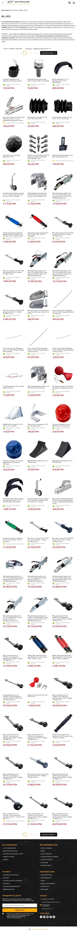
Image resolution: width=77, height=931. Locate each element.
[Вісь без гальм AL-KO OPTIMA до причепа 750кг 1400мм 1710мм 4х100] (14, 259)
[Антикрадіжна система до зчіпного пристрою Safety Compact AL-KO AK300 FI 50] (38, 182)
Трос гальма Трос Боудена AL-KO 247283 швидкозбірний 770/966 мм (63, 312)
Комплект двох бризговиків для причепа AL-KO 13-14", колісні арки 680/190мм (13, 500)
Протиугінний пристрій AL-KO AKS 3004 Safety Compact (38, 387)
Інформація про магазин (11, 875)
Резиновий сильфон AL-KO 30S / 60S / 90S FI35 (37, 118)
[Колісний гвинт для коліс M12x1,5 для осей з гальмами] (38, 68)
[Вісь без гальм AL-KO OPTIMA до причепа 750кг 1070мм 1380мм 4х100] (63, 527)
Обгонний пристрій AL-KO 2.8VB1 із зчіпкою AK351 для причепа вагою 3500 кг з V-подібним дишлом (38, 618)
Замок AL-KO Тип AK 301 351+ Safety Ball (38, 696)
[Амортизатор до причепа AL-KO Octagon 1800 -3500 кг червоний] (38, 221)
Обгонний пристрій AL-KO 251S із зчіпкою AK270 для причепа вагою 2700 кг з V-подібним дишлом (62, 195)
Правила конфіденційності (11, 886)
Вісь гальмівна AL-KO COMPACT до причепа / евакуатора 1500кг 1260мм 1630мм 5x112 (12, 776)
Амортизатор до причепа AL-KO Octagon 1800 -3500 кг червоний (38, 234)
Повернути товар (8, 856)
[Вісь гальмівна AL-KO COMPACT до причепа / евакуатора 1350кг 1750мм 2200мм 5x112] (63, 763)
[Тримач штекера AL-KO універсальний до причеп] (14, 68)
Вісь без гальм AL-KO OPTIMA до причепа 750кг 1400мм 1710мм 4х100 (13, 272)
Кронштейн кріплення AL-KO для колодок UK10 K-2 (62, 156)
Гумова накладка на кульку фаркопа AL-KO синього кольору (13, 462)
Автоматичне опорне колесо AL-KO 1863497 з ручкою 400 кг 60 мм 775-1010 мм (38, 500)
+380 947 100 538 (48, 899)
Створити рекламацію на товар (13, 854)
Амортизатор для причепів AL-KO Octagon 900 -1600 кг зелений (13, 539)
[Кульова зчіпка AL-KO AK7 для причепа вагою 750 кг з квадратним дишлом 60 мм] (14, 106)
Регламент (6, 883)
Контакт (5, 859)
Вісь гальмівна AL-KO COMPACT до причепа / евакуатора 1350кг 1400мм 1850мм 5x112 (12, 737)
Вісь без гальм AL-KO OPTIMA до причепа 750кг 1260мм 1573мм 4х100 (62, 234)
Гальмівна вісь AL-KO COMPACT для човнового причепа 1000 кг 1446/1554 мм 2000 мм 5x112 (12, 697)
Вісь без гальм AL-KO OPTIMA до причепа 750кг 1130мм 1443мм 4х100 (38, 539)
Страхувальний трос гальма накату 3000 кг (13, 387)
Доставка (6, 877)
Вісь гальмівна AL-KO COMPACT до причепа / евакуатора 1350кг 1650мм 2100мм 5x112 (62, 816)
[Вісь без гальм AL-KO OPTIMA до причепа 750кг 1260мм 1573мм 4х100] (63, 221)
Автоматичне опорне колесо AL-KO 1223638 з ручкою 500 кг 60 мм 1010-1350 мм (13, 194)
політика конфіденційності (14, 917)
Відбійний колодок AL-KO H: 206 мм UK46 (62, 461)
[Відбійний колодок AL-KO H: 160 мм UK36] (38, 449)
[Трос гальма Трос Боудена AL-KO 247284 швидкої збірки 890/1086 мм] (14, 337)
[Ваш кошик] (74, 2)
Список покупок (46, 854)
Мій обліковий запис (49, 845)
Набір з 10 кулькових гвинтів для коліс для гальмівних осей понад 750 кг (38, 156)
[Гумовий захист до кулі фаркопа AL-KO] (14, 144)
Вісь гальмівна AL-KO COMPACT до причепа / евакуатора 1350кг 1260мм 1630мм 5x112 (37, 737)
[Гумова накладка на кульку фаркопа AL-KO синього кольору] (14, 449)
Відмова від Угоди (8, 889)
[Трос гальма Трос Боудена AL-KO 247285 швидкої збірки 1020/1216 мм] (38, 337)
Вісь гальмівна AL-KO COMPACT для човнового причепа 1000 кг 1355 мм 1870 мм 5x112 (14, 816)
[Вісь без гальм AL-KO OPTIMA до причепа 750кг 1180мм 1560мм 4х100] (14, 299)
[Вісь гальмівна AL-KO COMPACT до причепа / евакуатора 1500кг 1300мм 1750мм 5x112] (14, 644)
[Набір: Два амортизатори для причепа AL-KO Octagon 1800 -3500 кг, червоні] (63, 644)
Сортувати (28, 49)
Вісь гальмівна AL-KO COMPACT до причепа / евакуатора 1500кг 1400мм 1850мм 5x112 (62, 618)
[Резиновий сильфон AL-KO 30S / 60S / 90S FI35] (38, 106)
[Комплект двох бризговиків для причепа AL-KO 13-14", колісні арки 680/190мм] (14, 487)
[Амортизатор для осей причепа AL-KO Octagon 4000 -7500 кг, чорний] (63, 723)
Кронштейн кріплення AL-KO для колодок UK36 (38, 425)
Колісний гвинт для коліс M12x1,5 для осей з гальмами (38, 80)
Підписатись (20, 910)
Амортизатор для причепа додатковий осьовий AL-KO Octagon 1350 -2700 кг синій (13, 234)
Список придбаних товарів (49, 856)
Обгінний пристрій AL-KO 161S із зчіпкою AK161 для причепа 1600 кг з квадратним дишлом (37, 578)
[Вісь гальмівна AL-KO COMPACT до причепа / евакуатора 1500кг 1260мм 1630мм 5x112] (14, 763)
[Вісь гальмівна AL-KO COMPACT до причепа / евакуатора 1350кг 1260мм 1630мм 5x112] (38, 723)
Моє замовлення (9, 845)
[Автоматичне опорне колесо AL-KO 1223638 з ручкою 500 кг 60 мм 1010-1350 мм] (14, 182)
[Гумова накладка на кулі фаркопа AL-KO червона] (63, 413)
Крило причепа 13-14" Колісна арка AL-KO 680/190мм (60, 80)
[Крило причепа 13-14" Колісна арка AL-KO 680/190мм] (63, 68)
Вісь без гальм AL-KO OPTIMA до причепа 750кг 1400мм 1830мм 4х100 (38, 775)
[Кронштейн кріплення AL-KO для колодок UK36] (38, 413)
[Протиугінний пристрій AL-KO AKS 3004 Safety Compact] (38, 375)
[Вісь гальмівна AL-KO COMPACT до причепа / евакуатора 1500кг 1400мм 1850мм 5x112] (63, 604)
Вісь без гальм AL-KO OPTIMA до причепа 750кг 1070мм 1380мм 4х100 (62, 539)
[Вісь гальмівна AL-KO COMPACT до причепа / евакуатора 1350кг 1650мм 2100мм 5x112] (63, 802)
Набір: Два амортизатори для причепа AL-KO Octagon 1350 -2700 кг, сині (37, 657)
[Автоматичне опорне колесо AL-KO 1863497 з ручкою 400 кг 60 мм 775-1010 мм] (38, 487)
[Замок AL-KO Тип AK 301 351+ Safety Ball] (38, 683)
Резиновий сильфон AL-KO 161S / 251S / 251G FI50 (62, 118)
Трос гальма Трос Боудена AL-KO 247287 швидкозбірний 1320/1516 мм (63, 349)
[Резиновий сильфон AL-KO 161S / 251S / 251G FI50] (63, 106)
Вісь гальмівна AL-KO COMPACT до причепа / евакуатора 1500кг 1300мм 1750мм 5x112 (12, 658)
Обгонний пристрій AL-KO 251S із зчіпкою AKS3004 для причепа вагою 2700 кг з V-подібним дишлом (13, 578)
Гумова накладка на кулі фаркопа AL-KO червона (61, 425)
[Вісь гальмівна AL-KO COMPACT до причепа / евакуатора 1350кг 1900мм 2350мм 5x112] (38, 802)
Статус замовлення (9, 848)
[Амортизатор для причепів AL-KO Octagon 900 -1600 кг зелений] (14, 527)
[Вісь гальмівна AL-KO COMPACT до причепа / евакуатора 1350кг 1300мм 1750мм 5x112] (63, 683)
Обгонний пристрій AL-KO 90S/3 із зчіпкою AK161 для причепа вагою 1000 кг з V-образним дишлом (37, 273)
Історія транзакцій (46, 859)
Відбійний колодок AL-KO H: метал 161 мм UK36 (13, 425)
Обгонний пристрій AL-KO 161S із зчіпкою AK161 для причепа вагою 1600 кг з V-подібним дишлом (62, 273)
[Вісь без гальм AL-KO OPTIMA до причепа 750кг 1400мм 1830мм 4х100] (38, 763)
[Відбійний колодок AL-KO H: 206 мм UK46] (63, 449)
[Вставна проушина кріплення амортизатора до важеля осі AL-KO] (38, 299)
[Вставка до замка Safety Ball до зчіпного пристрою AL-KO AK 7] (63, 375)
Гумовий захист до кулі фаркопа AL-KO (11, 156)
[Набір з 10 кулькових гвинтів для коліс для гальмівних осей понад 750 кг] (38, 144)
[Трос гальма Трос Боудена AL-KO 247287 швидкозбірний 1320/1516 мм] (63, 337)
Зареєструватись (46, 848)
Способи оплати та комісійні (12, 880)
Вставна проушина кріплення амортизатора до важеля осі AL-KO (38, 312)
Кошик (43, 851)
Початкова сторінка (17, 10)
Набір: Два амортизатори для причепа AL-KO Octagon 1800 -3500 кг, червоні (62, 657)
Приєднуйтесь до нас (11, 896)
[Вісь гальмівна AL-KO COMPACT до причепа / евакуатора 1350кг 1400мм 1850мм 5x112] (14, 723)
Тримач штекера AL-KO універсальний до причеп (12, 80)
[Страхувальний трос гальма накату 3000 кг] (14, 375)
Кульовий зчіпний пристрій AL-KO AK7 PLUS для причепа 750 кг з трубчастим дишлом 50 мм (62, 501)
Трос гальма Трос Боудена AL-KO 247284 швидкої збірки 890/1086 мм (13, 349)
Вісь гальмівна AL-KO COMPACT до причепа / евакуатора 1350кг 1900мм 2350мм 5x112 (37, 816)
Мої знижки (44, 862)
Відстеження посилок (10, 851)
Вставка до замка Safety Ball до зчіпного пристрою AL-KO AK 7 (62, 388)
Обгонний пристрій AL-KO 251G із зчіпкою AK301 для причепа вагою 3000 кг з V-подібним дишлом (62, 578)
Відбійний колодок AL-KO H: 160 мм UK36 (38, 461)
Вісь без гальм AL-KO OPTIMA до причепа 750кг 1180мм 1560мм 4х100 (13, 312)
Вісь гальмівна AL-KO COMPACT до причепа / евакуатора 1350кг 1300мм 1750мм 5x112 (62, 697)
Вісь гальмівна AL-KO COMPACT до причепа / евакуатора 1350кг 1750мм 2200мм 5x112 (62, 776)
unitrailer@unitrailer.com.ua (51, 902)
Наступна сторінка (48, 53)
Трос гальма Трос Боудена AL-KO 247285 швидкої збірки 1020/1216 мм (38, 349)
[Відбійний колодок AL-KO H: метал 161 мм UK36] (14, 413)
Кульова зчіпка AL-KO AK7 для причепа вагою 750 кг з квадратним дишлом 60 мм (13, 118)
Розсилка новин (46, 865)
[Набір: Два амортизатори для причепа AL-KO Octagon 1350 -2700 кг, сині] (38, 644)
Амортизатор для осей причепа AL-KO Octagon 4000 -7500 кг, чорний (62, 736)
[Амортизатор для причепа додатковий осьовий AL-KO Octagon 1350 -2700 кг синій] (14, 221)
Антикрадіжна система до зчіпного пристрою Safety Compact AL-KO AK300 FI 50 (37, 194)
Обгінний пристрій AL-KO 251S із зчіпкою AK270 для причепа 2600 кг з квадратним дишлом (12, 618)
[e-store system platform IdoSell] (38, 929)
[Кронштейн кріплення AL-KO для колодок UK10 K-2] (63, 144)
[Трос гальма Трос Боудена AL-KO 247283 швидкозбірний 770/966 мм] (63, 299)
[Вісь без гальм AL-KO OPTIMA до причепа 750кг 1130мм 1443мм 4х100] (38, 527)
